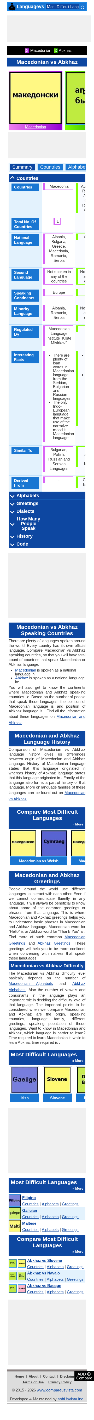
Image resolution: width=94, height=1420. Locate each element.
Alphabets (78, 167)
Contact (49, 1376)
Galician (29, 1210)
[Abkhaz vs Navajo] (17, 1276)
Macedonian (35, 127)
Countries (50, 167)
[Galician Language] (14, 1213)
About (33, 1376)
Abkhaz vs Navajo (43, 1273)
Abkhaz (21, 678)
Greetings (70, 1204)
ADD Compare (84, 1375)
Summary (22, 167)
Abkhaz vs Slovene (44, 1260)
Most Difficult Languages (68, 6)
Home (19, 1376)
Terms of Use (33, 1382)
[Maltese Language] (14, 1226)
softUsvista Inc (70, 1399)
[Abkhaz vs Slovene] (17, 1263)
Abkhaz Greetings (54, 943)
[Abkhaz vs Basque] (17, 1288)
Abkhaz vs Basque (44, 1285)
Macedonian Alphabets (31, 983)
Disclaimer (68, 1376)
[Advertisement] (49, 28)
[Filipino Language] (14, 1200)
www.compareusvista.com (59, 1390)
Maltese (29, 1223)
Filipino (29, 1197)
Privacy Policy (60, 1382)
